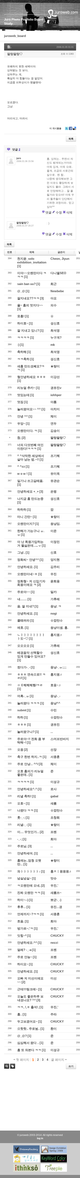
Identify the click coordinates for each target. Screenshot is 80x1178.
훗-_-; (21, 817)
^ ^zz (21, 466)
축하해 (21, 352)
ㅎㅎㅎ (21, 724)
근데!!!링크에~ (27, 989)
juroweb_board (15, 36)
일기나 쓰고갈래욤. (30, 481)
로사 (53, 789)
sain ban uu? (26, 284)
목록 (71, 138)
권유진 (55, 724)
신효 (53, 552)
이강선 (55, 377)
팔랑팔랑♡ (15, 53)
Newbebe (57, 291)
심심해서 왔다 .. (28, 1043)
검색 (6, 1066)
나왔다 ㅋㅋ (25, 810)
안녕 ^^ (22, 416)
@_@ (21, 291)
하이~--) (22, 900)
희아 (53, 839)
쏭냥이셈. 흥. (59, 627)
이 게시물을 (55, 128)
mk (52, 344)
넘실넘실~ (24, 878)
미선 (53, 978)
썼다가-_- (23, 667)
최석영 (55, 330)
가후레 (55, 599)
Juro (7, 19)
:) (18, 344)
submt (21, 710)
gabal (54, 796)
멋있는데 (23, 395)
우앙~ (21, 423)
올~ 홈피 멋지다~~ (30, 305)
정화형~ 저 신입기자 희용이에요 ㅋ (31, 583)
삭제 (69, 212)
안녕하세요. (25, 567)
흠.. (19, 1014)
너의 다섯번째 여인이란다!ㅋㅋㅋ (30, 446)
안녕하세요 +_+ (28, 491)
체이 (53, 416)
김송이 (55, 430)
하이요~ (22, 964)
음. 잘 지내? (25, 606)
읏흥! (20, 316)
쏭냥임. (55, 523)
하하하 (21, 509)
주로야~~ (23, 592)
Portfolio (27, 19)
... (51, 731)
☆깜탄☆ (56, 620)
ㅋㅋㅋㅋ (23, 337)
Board (38, 19)
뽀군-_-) (55, 900)
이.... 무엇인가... (28, 832)
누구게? (56, 337)
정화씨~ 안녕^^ (28, 559)
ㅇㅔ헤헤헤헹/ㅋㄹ (30, 685)
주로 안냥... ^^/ (27, 764)
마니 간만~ (24, 516)
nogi (53, 613)
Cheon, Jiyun (59, 258)
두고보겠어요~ (27, 1021)
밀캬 (53, 592)
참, (9, 46)
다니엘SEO (58, 273)
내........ (22, 599)
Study (8, 23)
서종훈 (55, 757)
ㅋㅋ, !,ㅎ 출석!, (28, 1007)
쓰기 (71, 1066)
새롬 (53, 803)
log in (40, 1138)
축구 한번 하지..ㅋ (29, 757)
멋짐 (20, 402)
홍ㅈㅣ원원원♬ (61, 871)
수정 (59, 212)
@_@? (22, 1036)
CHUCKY (57, 935)
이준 (53, 531)
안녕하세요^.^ (27, 789)
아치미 (55, 409)
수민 (53, 710)
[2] (23, 437)
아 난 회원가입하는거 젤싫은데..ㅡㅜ (30, 543)
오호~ (21, 803)
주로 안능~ (24, 957)
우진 (53, 574)
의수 (53, 305)
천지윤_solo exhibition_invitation (31, 260)
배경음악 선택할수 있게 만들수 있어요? (31, 654)
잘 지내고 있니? (28, 330)
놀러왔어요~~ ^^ (29, 409)
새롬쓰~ (56, 892)
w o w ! (22, 473)
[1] (19, 266)
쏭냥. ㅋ (55, 606)
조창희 (55, 817)
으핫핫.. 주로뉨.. (28, 1028)
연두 (53, 423)
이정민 (55, 542)
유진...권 (56, 907)
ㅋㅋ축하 (23, 359)
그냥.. (21, 552)
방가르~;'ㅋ (25, 928)
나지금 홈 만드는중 (30, 498)
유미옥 (55, 473)
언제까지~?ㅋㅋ (28, 914)
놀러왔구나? (25, 731)
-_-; (19, 839)
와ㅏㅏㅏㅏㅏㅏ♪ (28, 871)
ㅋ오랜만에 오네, (28, 885)
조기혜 (55, 455)
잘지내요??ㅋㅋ (28, 298)
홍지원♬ (56, 635)
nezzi (54, 942)
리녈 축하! (24, 796)
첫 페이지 (22, 1059)
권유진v (55, 388)
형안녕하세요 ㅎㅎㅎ (31, 377)
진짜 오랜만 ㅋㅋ (28, 892)
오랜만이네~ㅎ (27, 574)
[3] (42, 298)
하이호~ (22, 323)
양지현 (55, 559)
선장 (53, 749)
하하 (20, 717)
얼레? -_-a (24, 950)
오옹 (20, 749)
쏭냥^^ (55, 703)
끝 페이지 (58, 1059)
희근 (53, 284)
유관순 (55, 481)
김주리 (55, 567)
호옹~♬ (56, 685)
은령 (53, 491)
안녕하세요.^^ (27, 942)
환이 (53, 1028)
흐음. (20, 921)
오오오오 (23, 645)
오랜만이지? (25, 523)
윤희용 (55, 581)
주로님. (22, 846)
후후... (21, 907)
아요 (53, 298)
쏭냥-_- (55, 696)
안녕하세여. (25, 853)
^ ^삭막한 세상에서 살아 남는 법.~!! (30, 457)
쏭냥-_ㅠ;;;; (58, 667)
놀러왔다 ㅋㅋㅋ (28, 703)
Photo (15, 19)
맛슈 (53, 878)
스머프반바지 (59, 739)
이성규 (55, 782)
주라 (53, 1014)
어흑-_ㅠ (23, 696)
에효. (20, 627)
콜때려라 (23, 620)
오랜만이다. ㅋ (27, 430)
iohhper (56, 395)
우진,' (54, 885)
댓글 (48, 212)
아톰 (53, 402)
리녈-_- (22, 824)
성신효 (55, 323)
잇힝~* (21, 935)
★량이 (55, 366)
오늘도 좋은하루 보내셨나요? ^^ (30, 998)
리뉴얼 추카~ (26, 388)
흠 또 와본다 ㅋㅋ (29, 1050)
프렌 (53, 832)
